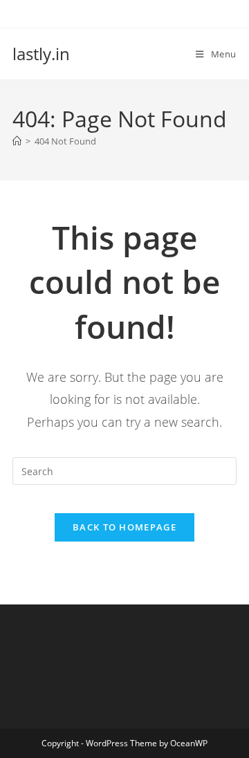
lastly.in (41, 53)
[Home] (16, 141)
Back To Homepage (124, 527)
